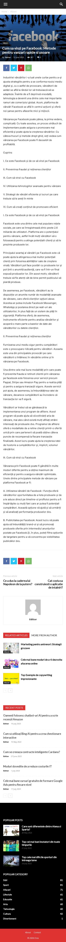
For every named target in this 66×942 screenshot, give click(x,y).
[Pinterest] (21, 68)
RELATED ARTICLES (16, 635)
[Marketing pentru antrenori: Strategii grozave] (11, 647)
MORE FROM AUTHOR (44, 635)
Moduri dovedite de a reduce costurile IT (27, 766)
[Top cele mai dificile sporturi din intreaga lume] (11, 861)
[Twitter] (14, 68)
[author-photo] (33, 614)
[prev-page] (5, 690)
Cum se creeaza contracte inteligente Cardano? (31, 752)
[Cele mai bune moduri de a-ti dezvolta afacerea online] (11, 663)
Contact (37, 932)
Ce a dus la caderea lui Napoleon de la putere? (17, 582)
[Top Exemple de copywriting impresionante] (11, 678)
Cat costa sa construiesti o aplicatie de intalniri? (49, 584)
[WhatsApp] (28, 68)
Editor (8, 57)
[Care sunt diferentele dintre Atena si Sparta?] (11, 830)
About (28, 932)
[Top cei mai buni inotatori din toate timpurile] (11, 845)
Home (4, 11)
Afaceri (13, 11)
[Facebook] (6, 68)
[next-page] (10, 690)
